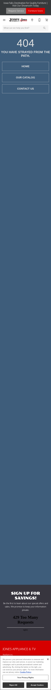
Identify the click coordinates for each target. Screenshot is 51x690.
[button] (4, 20)
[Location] (32, 20)
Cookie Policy (25, 672)
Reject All (13, 685)
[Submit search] (44, 28)
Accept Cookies (37, 685)
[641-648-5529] (39, 20)
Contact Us (25, 88)
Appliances (8, 654)
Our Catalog (25, 77)
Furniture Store (35, 10)
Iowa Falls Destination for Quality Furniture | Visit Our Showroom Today (26, 4)
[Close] (48, 659)
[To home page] (18, 20)
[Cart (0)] (47, 20)
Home (25, 66)
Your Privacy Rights (25, 678)
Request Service (16, 10)
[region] (25, 673)
